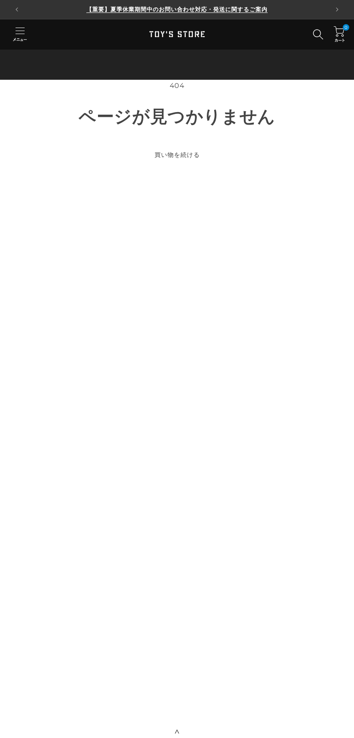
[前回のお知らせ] (16, 9)
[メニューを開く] (20, 34)
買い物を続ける (177, 155)
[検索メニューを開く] (318, 34)
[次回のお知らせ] (337, 9)
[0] (339, 34)
